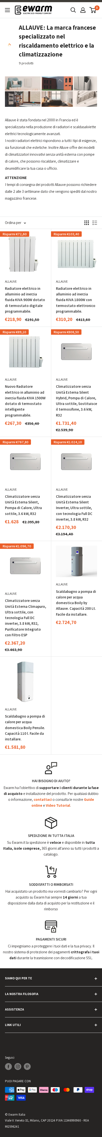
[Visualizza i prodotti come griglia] (86, 223)
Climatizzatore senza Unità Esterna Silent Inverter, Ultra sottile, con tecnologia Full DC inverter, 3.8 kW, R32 (74, 508)
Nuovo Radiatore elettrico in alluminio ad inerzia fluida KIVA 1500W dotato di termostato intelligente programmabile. (25, 400)
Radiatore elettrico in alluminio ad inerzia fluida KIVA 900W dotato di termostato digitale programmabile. (25, 300)
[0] (93, 10)
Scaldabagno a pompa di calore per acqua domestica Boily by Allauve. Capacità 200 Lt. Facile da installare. (76, 603)
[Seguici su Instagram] (17, 1066)
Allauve (62, 379)
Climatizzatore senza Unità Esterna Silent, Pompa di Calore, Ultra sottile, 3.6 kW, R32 (23, 505)
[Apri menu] (7, 10)
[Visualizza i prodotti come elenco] (95, 223)
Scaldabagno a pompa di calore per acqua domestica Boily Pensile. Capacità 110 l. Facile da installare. (25, 727)
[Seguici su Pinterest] (27, 1066)
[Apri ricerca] (73, 10)
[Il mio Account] (82, 10)
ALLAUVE (11, 281)
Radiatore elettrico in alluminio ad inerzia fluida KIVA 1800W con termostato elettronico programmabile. (75, 300)
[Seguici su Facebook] (8, 1066)
